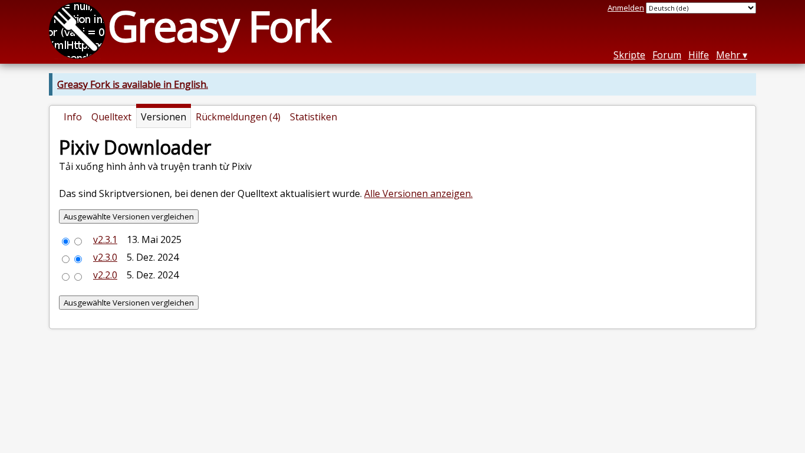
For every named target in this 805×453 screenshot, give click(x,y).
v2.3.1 (105, 239)
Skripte (629, 54)
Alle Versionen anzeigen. (418, 193)
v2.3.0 (105, 257)
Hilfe (698, 54)
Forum (666, 54)
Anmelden (626, 7)
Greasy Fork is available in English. (132, 84)
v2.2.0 (105, 274)
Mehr (728, 54)
